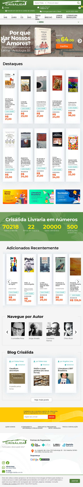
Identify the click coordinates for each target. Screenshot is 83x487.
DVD (29, 17)
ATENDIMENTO (26, 426)
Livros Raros (59, 16)
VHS (5, 17)
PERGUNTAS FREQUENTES (47, 426)
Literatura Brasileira (71, 16)
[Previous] (3, 41)
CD (22, 17)
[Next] (80, 41)
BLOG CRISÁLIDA (55, 428)
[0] (79, 7)
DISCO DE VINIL (37, 17)
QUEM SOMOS (10, 426)
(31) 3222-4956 (73, 11)
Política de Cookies (10, 484)
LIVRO (13, 17)
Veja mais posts (41, 400)
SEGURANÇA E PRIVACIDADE (32, 428)
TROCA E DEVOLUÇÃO (70, 426)
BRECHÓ (48, 17)
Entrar (6, 8)
